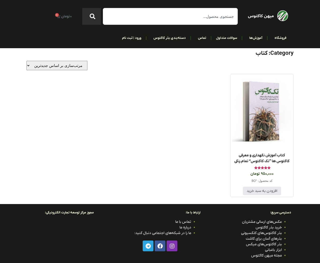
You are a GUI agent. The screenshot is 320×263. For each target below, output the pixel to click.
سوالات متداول (226, 38)
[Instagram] (172, 246)
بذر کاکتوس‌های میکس (264, 244)
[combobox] (170, 16)
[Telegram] (148, 246)
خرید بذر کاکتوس (269, 227)
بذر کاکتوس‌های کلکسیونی (261, 233)
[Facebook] (160, 246)
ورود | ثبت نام (131, 38)
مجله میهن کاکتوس (266, 255)
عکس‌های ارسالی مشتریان (262, 221)
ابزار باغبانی (273, 250)
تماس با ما (183, 221)
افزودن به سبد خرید (262, 191)
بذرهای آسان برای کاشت (264, 238)
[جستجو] (91, 16)
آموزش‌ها (255, 38)
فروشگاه (281, 38)
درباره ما (185, 227)
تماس (202, 38)
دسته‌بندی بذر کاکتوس (169, 38)
